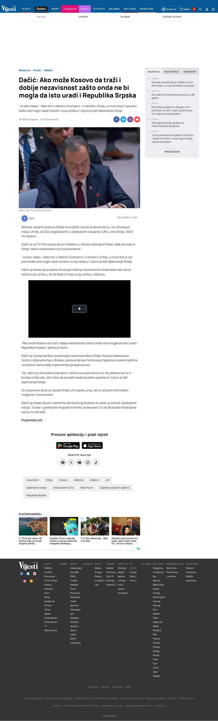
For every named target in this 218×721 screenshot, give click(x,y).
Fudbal (73, 580)
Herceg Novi (156, 607)
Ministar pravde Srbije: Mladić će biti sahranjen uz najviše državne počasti (173, 84)
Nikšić (156, 626)
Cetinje (156, 593)
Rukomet (74, 593)
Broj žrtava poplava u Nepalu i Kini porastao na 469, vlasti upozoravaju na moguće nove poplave (172, 110)
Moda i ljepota (121, 574)
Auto (46, 593)
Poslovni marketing (191, 570)
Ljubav (121, 588)
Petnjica (157, 630)
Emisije (133, 572)
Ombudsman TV (50, 624)
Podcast (48, 588)
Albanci (94, 480)
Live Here (171, 576)
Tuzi (155, 663)
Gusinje (156, 601)
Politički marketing (191, 578)
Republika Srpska (36, 495)
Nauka (47, 613)
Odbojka (74, 617)
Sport (73, 563)
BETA (31, 218)
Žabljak (156, 676)
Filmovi (133, 580)
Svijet (98, 563)
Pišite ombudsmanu (33, 698)
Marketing (192, 563)
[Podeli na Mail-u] (137, 119)
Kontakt (172, 698)
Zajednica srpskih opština (114, 487)
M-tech (48, 605)
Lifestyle (123, 563)
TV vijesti (133, 565)
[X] (71, 462)
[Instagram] (88, 462)
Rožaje (156, 651)
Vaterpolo (75, 597)
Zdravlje (122, 568)
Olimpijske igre (75, 611)
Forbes (63, 563)
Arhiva (105, 687)
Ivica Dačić (32, 480)
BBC (128, 687)
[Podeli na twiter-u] (123, 119)
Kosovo (63, 480)
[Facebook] (63, 462)
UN (107, 480)
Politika (48, 568)
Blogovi (92, 687)
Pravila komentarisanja (106, 698)
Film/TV (110, 576)
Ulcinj (155, 667)
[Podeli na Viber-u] (130, 119)
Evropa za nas (100, 582)
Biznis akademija (49, 599)
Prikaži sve (172, 151)
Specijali (117, 687)
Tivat (155, 659)
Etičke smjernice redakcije (59, 698)
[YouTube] (79, 462)
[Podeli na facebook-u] (116, 119)
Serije (132, 576)
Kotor (155, 617)
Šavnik (156, 655)
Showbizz (111, 584)
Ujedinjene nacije (36, 487)
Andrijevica (158, 572)
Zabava (110, 563)
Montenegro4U (175, 563)
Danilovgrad (159, 597)
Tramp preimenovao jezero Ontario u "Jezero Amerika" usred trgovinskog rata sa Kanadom (172, 138)
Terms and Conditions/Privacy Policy (81, 705)
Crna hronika (50, 580)
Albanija (78, 480)
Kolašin (156, 613)
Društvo (48, 572)
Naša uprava (50, 630)
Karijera (57, 705)
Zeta (155, 671)
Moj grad (158, 563)
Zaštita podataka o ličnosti (139, 705)
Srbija (49, 480)
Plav (155, 634)
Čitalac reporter (186, 698)
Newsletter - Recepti (112, 705)
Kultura (48, 584)
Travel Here (172, 572)
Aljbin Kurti (86, 487)
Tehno (47, 609)
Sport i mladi (73, 632)
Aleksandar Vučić (63, 487)
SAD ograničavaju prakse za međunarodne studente (167, 124)
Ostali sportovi (74, 603)
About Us (160, 705)
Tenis (73, 588)
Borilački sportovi (74, 624)
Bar (154, 576)
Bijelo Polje (158, 584)
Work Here (171, 568)
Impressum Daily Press (132, 698)
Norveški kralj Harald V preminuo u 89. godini (173, 96)
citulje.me (171, 9)
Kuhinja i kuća (122, 582)
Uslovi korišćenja (83, 698)
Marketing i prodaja (155, 698)
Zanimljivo (111, 572)
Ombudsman (50, 617)
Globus (98, 576)
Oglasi (186, 9)
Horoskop (123, 593)
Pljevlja (156, 646)
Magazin (88, 563)
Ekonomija (49, 576)
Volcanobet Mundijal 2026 (76, 572)
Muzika (109, 568)
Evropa (98, 572)
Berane (156, 580)
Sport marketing (75, 640)
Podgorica (158, 568)
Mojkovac (157, 622)
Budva (156, 588)
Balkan (98, 568)
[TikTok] (96, 462)
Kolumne (146, 563)
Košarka (74, 584)
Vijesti (47, 563)
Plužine (156, 638)
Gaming (110, 580)
